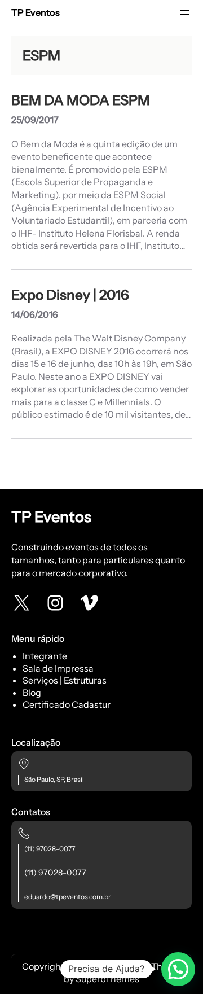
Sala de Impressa (58, 668)
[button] (178, 969)
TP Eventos (35, 12)
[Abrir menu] (185, 12)
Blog (32, 692)
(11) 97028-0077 (49, 848)
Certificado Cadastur (67, 704)
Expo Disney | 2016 (70, 295)
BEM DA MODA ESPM (80, 100)
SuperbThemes (107, 978)
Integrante (45, 656)
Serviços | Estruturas (65, 680)
